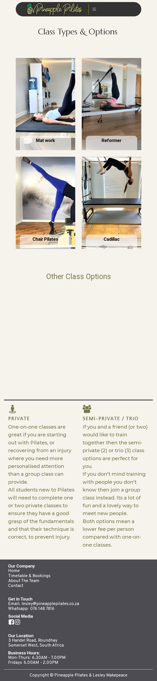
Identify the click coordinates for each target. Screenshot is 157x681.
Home (14, 571)
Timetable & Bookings (29, 576)
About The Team (23, 581)
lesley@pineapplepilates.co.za (50, 604)
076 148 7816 (42, 608)
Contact (15, 585)
